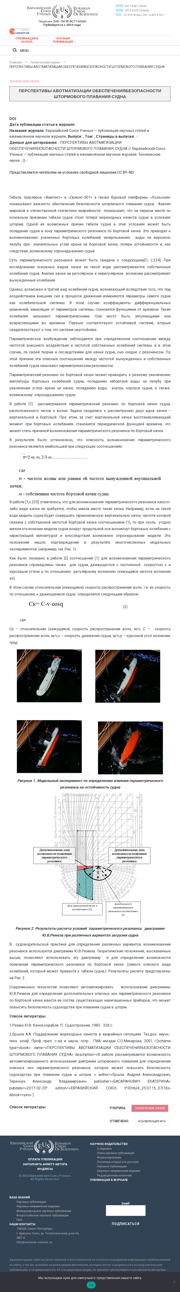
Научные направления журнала (118, 1170)
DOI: (119, 15)
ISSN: (120, 6)
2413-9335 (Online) (136, 10)
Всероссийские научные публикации (42, 1215)
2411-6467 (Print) (135, 6)
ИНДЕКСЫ (45, 1169)
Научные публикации (112, 1166)
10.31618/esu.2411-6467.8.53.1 (144, 15)
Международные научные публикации (43, 1211)
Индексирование (109, 1157)
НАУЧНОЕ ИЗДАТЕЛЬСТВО (109, 1144)
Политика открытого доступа (118, 1162)
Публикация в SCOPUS (26, 40)
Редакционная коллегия (114, 1175)
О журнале (104, 1148)
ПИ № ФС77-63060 (73, 21)
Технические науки (24, 81)
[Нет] (174, 1282)
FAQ (19, 1220)
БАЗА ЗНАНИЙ (19, 1197)
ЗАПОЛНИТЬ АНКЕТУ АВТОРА (45, 1164)
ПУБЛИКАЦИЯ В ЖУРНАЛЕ (109, 1180)
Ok (91, 1285)
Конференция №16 (152, 1121)
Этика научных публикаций (115, 1153)
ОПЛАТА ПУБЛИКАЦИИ (45, 1159)
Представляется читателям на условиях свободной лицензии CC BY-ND (71, 172)
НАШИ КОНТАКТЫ (22, 1224)
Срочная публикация (63, 40)
